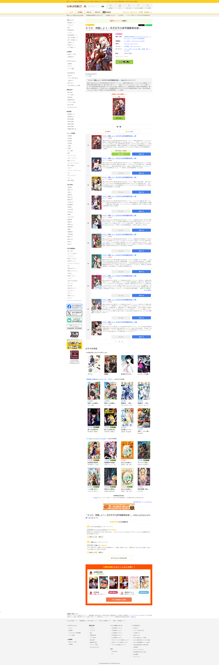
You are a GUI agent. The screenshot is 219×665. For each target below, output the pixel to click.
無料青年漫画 (71, 124)
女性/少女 (88, 12)
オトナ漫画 (70, 150)
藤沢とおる (70, 239)
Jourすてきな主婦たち (73, 280)
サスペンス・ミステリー (73, 163)
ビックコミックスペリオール (74, 300)
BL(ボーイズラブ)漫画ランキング (120, 642)
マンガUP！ (90, 438)
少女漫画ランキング (117, 632)
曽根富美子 (70, 226)
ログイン (70, 66)
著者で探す (70, 97)
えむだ (110, 379)
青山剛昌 (70, 187)
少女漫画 (70, 138)
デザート (70, 293)
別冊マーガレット (72, 275)
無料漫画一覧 (71, 116)
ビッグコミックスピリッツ (74, 263)
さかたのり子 (71, 217)
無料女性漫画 (71, 119)
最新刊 (109, 131)
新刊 (142, 12)
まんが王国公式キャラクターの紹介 (142, 640)
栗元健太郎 (141, 38)
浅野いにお (70, 189)
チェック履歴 (71, 68)
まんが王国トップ (72, 620)
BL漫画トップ (71, 45)
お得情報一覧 (71, 56)
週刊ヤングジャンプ (72, 270)
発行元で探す (71, 104)
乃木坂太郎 (70, 234)
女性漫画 (70, 135)
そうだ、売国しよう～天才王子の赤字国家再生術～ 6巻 (119, 234)
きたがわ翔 (70, 209)
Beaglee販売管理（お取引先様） (141, 644)
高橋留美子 (70, 231)
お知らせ (70, 75)
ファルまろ (135, 38)
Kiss (69, 266)
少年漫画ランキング (117, 637)
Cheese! (70, 273)
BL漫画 (69, 148)
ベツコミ (70, 278)
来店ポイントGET (72, 54)
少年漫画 (70, 143)
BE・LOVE (70, 251)
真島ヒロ (70, 241)
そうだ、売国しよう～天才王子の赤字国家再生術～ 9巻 (119, 299)
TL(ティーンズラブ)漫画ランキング (120, 640)
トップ (71, 12)
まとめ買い (131, 131)
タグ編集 (89, 76)
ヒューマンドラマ (72, 155)
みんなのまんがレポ (72, 107)
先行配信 (80, 12)
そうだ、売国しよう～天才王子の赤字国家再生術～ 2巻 (119, 158)
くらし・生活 (127, 49)
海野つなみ (70, 197)
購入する (141, 154)
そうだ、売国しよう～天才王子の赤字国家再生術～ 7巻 (119, 255)
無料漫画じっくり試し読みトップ (88, 620)
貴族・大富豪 (141, 49)
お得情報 (70, 644)
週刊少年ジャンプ (72, 261)
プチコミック (71, 256)
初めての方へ (71, 83)
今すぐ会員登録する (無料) (119, 599)
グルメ (69, 178)
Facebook (114, 651)
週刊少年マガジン (72, 268)
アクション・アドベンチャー (74, 170)
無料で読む (119, 118)
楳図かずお (70, 199)
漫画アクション (71, 295)
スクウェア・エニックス (130, 43)
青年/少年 (97, 12)
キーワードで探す (72, 102)
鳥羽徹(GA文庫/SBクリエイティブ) (136, 36)
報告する (101, 536)
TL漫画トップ (71, 42)
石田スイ (70, 192)
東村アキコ (70, 236)
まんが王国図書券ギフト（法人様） (142, 642)
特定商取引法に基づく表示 (140, 652)
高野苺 (69, 229)
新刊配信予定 (71, 30)
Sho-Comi (70, 285)
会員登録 (70, 63)
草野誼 (69, 214)
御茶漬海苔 (70, 204)
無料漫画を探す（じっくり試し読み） (142, 502)
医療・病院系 (71, 180)
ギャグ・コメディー (72, 158)
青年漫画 (70, 140)
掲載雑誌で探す (71, 99)
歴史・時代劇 (71, 165)
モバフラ (70, 298)
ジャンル (127, 12)
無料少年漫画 (71, 126)
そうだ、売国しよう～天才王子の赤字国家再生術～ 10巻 (119, 322)
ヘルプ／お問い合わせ (73, 78)
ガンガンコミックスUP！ (100, 438)
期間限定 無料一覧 (72, 129)
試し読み (121, 173)
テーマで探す (71, 94)
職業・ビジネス (71, 160)
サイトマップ (137, 656)
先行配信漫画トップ (72, 35)
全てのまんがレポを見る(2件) (119, 558)
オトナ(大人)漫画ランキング (118, 644)
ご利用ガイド (71, 80)
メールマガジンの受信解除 (74, 632)
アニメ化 (134, 49)
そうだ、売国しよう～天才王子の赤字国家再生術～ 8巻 (119, 276)
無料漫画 (108, 12)
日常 (147, 49)
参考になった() (93, 536)
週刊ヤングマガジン (72, 258)
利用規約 (136, 647)
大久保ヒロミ (71, 202)
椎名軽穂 (70, 219)
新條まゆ (70, 222)
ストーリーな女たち (72, 253)
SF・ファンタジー (72, 175)
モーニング (70, 283)
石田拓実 (70, 194)
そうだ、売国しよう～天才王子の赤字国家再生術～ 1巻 (119, 136)
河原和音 (70, 207)
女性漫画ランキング (117, 630)
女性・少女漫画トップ (73, 37)
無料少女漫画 (71, 121)
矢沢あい (70, 244)
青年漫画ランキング (117, 635)
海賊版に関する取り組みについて (74, 339)
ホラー (69, 173)
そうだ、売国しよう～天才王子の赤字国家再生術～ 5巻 (119, 215)
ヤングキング (71, 290)
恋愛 (69, 153)
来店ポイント (149, 12)
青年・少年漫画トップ (73, 40)
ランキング (134, 12)
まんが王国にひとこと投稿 (74, 85)
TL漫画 (69, 145)
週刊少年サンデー (72, 288)
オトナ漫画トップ (72, 47)
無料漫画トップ (71, 22)
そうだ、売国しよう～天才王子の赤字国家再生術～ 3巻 (119, 177)
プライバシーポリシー (139, 649)
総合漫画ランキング (117, 628)
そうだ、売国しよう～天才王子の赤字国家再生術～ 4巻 (119, 196)
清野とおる (70, 224)
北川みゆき (70, 212)
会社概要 (136, 654)
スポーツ (70, 168)
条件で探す (70, 92)
